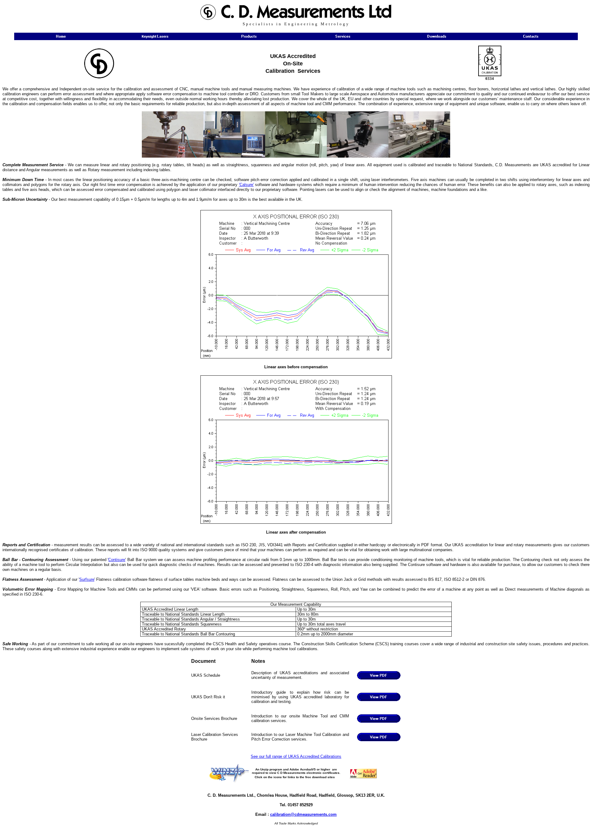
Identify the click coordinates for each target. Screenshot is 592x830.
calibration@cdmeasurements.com (303, 814)
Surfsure (86, 579)
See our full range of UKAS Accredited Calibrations (296, 756)
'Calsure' (246, 184)
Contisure (116, 559)
